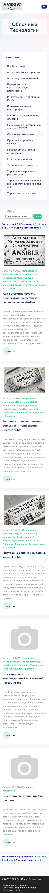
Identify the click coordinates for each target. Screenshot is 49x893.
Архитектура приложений (23, 78)
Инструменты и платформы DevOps (23, 98)
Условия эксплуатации (15, 885)
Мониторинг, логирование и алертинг (24, 117)
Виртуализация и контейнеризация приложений (17, 87)
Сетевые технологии (19, 159)
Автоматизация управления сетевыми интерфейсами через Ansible (22, 425)
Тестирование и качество (22, 165)
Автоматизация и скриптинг (24, 72)
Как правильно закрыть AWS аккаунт (23, 798)
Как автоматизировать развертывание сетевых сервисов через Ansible (20, 298)
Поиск (38, 216)
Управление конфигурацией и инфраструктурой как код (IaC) (24, 184)
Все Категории (16, 66)
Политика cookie (11, 890)
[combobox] (19, 216)
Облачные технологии (20, 134)
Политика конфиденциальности (20, 887)
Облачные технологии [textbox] (18, 216)
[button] (44, 7)
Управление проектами (21, 193)
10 (38, 224)
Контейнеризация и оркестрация (19, 108)
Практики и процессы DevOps (20, 142)
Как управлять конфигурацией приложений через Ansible (23, 678)
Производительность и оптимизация (21, 151)
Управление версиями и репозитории (21, 173)
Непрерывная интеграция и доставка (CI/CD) (24, 126)
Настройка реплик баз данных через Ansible (24, 555)
